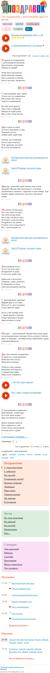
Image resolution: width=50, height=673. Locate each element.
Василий (20, 640)
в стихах (42, 56)
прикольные (7, 24)
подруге (30, 454)
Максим (45, 640)
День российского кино (21, 589)
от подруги (18, 29)
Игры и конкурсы (13, 564)
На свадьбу (9, 475)
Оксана (20, 642)
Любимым (9, 486)
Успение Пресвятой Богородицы (25, 595)
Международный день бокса (23, 583)
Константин (29, 640)
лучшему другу (33, 24)
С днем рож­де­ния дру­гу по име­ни (26, 45)
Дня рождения (11, 549)
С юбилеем (9, 471)
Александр (13, 649)
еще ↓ (28, 29)
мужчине (21, 454)
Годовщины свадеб (13, 479)
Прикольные (10, 529)
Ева (19, 652)
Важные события (13, 483)
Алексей (12, 640)
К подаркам (10, 502)
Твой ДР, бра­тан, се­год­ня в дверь (26, 168)
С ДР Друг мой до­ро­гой (22, 382)
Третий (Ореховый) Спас (22, 602)
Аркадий (29, 649)
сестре (44, 454)
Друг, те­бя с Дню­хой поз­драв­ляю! (26, 392)
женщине (12, 454)
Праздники (9, 490)
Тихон (26, 642)
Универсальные (12, 494)
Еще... (7, 533)
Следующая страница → (14, 436)
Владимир (13, 652)
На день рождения (13, 518)
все (48, 56)
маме (12, 458)
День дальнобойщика (20, 607)
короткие (19, 24)
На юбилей (9, 521)
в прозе (35, 56)
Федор (39, 652)
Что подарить (11, 568)
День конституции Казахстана (24, 619)
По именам (9, 498)
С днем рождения (13, 467)
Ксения (38, 640)
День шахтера (17, 613)
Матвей (25, 652)
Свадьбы (8, 556)
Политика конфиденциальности (12, 667)
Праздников (10, 560)
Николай (12, 642)
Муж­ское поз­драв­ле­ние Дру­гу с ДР (27, 35)
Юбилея (8, 553)
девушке (37, 454)
